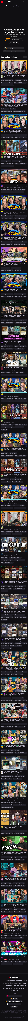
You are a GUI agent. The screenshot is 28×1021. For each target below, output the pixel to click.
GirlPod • (8, 265)
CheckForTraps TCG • (11, 317)
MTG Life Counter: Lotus (15, 996)
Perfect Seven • (9, 370)
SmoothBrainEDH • (10, 880)
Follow (7, 39)
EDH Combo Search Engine (15, 1001)
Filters (25, 57)
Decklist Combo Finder (15, 1004)
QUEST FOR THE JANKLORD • (13, 187)
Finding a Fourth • (11, 106)
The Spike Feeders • (11, 78)
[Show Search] (23, 2)
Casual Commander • (11, 774)
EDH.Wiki (15, 998)
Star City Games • (10, 854)
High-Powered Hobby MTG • (12, 583)
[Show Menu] (26, 2)
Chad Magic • (9, 721)
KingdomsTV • (9, 555)
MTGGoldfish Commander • (12, 828)
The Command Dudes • (11, 933)
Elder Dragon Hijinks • (11, 132)
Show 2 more (4, 429)
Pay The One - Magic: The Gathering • (14, 344)
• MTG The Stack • (12, 959)
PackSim (14, 1006)
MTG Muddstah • (10, 158)
